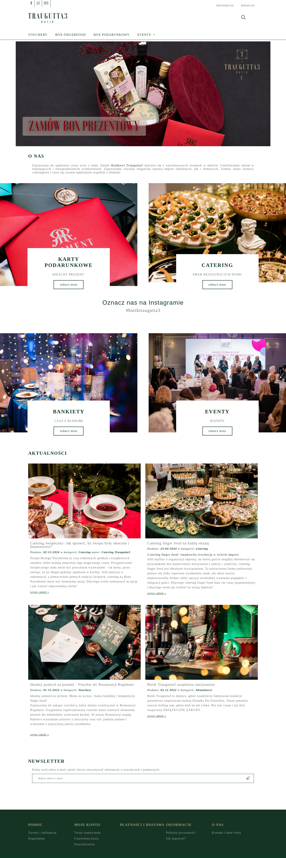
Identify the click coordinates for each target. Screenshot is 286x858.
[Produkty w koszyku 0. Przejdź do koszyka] (253, 18)
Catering (85, 552)
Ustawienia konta (86, 838)
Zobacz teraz (68, 284)
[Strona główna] (47, 17)
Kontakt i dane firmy (226, 832)
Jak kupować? (176, 838)
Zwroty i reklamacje (42, 832)
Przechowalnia (84, 844)
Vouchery (84, 690)
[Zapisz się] (248, 778)
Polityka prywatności (181, 832)
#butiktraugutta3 (143, 310)
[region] (143, 94)
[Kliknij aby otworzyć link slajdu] (143, 94)
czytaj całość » (39, 592)
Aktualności (204, 690)
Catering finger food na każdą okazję (178, 543)
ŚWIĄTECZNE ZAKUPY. (182, 710)
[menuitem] (41, 35)
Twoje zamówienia (87, 832)
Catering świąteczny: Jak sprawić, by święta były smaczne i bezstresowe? (79, 544)
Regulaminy (36, 838)
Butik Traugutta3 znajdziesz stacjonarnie (181, 684)
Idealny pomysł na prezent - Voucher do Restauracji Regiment (82, 684)
